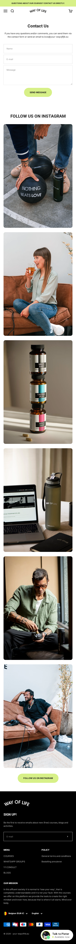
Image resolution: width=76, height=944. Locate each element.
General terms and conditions (56, 856)
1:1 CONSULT (10, 867)
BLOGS (7, 872)
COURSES (9, 856)
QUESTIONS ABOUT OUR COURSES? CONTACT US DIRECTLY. (38, 3)
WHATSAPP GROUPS (14, 861)
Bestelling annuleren (52, 861)
